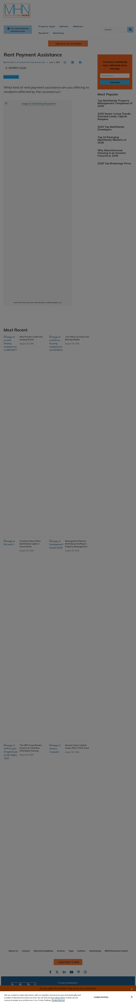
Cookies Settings (101, 997)
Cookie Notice (58, 1000)
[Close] (132, 997)
